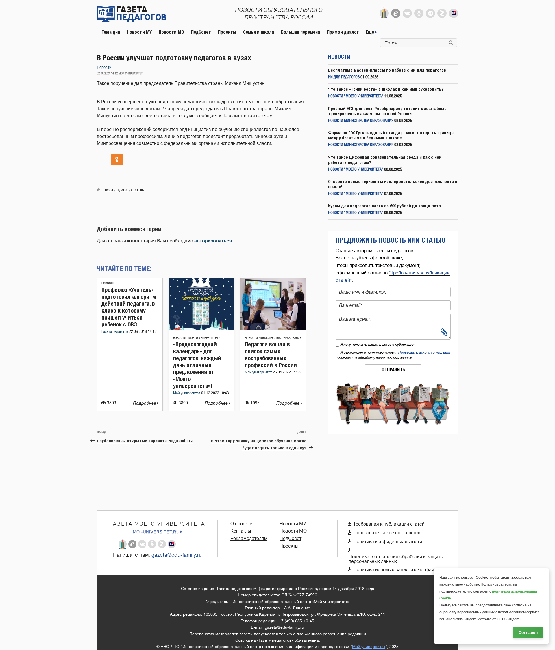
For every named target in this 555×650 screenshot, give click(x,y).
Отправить (393, 369)
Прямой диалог (343, 32)
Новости (104, 68)
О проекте (241, 523)
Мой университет (187, 393)
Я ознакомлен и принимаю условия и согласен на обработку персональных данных (393, 355)
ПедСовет (201, 32)
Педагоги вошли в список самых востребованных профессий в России (271, 354)
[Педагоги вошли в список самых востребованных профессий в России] (273, 328)
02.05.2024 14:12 (107, 73)
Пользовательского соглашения (424, 352)
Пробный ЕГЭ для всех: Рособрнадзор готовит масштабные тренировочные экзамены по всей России (387, 111)
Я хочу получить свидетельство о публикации (378, 345)
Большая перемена (300, 32)
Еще (370, 32)
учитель (137, 190)
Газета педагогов (115, 332)
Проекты (227, 32)
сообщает (207, 115)
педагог (122, 190)
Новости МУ (139, 32)
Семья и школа (258, 32)
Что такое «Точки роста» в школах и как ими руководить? (386, 89)
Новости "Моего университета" (197, 337)
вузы (109, 190)
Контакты (240, 531)
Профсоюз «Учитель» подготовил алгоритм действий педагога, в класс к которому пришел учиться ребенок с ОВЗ (128, 307)
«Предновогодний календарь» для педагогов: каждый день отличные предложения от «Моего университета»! (197, 365)
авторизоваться (213, 240)
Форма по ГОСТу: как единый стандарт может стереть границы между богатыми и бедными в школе (391, 135)
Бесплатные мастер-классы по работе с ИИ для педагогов (387, 70)
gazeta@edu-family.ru (176, 555)
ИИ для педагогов (344, 77)
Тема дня (110, 32)
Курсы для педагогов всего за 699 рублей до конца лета (384, 205)
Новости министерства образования (273, 337)
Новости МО (171, 32)
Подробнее (145, 403)
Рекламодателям (248, 538)
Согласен (528, 632)
